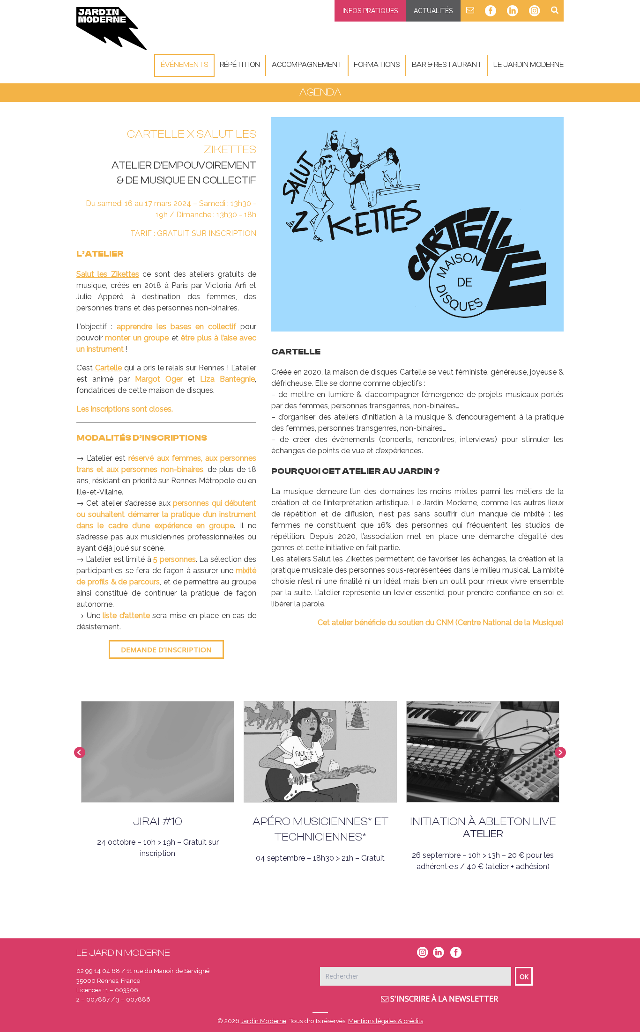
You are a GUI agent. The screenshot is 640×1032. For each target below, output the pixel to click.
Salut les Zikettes (107, 274)
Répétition (240, 65)
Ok (524, 976)
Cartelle (108, 367)
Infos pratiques (370, 11)
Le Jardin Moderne (528, 65)
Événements (184, 65)
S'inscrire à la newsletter (443, 999)
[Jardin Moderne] (111, 28)
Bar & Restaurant (447, 65)
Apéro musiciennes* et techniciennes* (320, 829)
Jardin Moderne (263, 1021)
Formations (377, 65)
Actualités (433, 11)
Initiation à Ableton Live (483, 821)
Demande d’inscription (166, 649)
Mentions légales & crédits (385, 1021)
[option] (417, 224)
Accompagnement (307, 65)
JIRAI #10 (157, 821)
